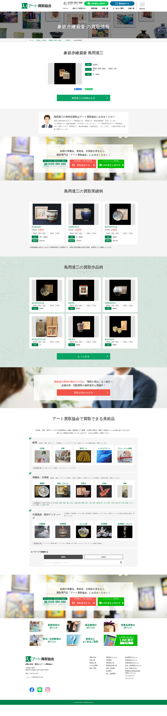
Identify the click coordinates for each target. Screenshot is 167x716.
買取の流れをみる (83, 392)
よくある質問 (93, 665)
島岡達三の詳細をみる (83, 98)
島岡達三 (95, 64)
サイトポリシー (130, 675)
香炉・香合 (110, 503)
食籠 (126, 503)
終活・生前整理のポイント (133, 665)
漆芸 (44, 505)
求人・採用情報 (110, 673)
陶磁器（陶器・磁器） (100, 68)
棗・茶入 (104, 503)
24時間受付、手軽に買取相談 (83, 161)
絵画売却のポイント (131, 660)
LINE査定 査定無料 (137, 636)
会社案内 (108, 671)
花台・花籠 (73, 503)
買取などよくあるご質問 (100, 636)
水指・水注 (88, 503)
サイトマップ (129, 678)
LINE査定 (109, 660)
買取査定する (83, 165)
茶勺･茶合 (121, 503)
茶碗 (82, 503)
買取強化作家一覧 (111, 665)
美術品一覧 (92, 663)
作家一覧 (92, 660)
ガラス (131, 503)
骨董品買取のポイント (137, 622)
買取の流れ (92, 657)
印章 (47, 505)
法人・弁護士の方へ (131, 668)
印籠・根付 (66, 503)
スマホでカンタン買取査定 (111, 161)
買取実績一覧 (110, 663)
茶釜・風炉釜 (96, 503)
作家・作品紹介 (110, 668)
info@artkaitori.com (37, 677)
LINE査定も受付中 (111, 165)
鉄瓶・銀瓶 (58, 503)
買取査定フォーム (111, 657)
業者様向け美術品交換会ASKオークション (132, 672)
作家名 (63, 557)
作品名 (103, 557)
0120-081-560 (34, 673)
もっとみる (84, 356)
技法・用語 (92, 668)
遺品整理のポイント (100, 622)
